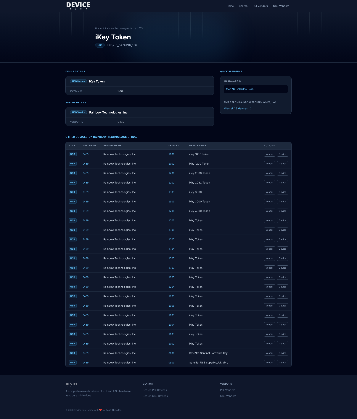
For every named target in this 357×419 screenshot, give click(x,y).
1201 (171, 296)
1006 (171, 305)
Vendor (269, 154)
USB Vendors (281, 5)
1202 (171, 182)
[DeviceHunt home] (78, 5)
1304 (171, 248)
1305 (171, 239)
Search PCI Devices (155, 390)
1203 (171, 220)
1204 (171, 286)
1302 (171, 267)
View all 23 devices (236, 108)
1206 (171, 211)
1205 (171, 277)
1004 (171, 324)
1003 (171, 334)
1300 (171, 201)
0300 (171, 362)
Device (282, 154)
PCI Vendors (260, 5)
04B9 (86, 154)
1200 (171, 173)
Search (243, 5)
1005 (171, 315)
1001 (171, 163)
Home (230, 5)
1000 (171, 154)
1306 (171, 229)
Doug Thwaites (113, 410)
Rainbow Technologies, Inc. (119, 28)
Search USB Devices (155, 395)
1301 (171, 192)
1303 (171, 258)
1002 (171, 343)
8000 (171, 353)
